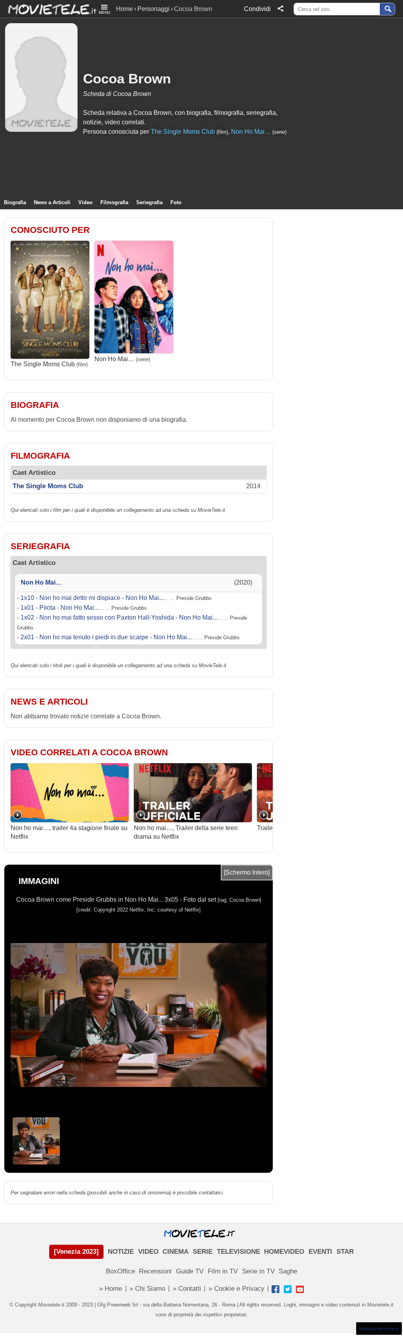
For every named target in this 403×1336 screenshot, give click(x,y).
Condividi (257, 9)
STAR (345, 1251)
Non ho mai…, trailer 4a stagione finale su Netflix (69, 832)
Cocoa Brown (127, 78)
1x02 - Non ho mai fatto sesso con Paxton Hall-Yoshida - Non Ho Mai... (118, 617)
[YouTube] (300, 1289)
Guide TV (189, 1271)
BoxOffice (120, 1271)
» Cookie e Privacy (236, 1288)
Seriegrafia (149, 202)
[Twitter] (288, 1289)
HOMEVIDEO (284, 1251)
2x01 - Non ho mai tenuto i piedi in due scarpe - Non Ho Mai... (106, 637)
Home (124, 9)
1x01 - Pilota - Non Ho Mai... (59, 607)
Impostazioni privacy (379, 1328)
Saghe (288, 1271)
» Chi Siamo (147, 1288)
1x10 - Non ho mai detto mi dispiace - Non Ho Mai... (92, 597)
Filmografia (114, 202)
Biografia (15, 202)
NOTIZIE (121, 1251)
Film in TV (223, 1271)
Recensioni (155, 1271)
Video (85, 202)
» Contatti (187, 1288)
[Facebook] (275, 1289)
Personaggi (153, 9)
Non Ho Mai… (251, 131)
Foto (175, 202)
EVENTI (320, 1251)
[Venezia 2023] (76, 1251)
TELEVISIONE (238, 1251)
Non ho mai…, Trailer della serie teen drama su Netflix (186, 832)
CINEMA (176, 1251)
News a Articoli (52, 202)
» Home (110, 1288)
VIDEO (148, 1251)
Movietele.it (48, 9)
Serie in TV (258, 1271)
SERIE (203, 1251)
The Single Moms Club (183, 131)
